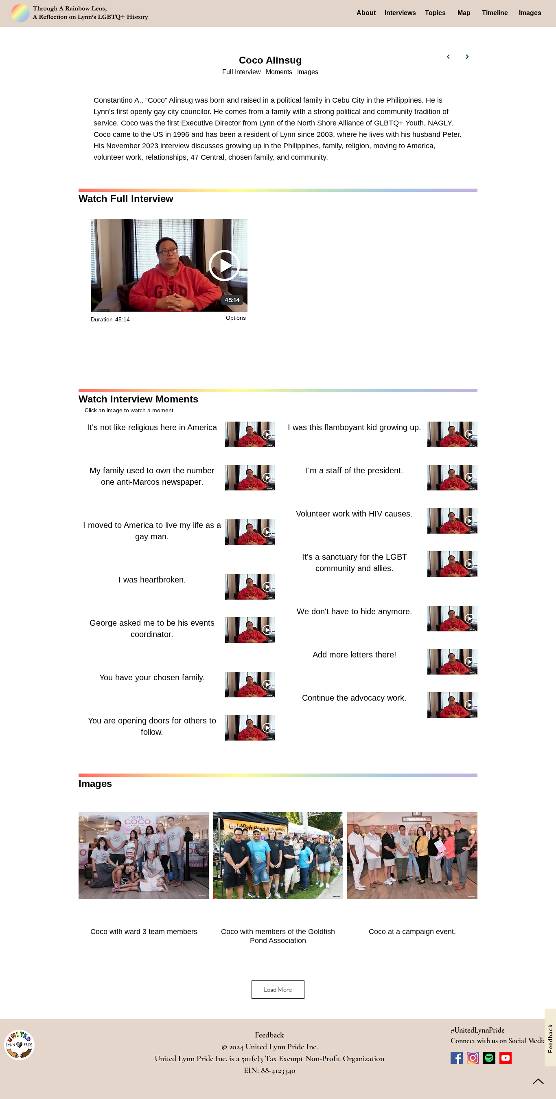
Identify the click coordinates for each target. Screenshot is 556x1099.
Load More (278, 989)
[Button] (448, 56)
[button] (236, 317)
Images (307, 71)
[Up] (538, 1081)
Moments (279, 71)
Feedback (269, 1035)
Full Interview (241, 71)
